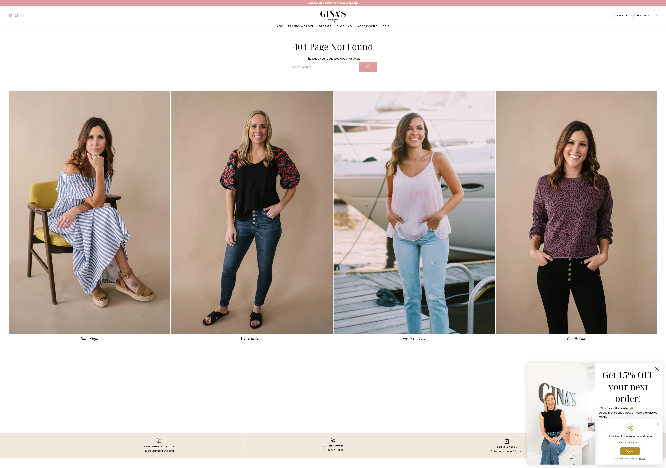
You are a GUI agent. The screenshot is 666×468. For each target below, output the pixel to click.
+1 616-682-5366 (333, 450)
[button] (619, 16)
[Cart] (655, 16)
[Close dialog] (656, 369)
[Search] (368, 67)
